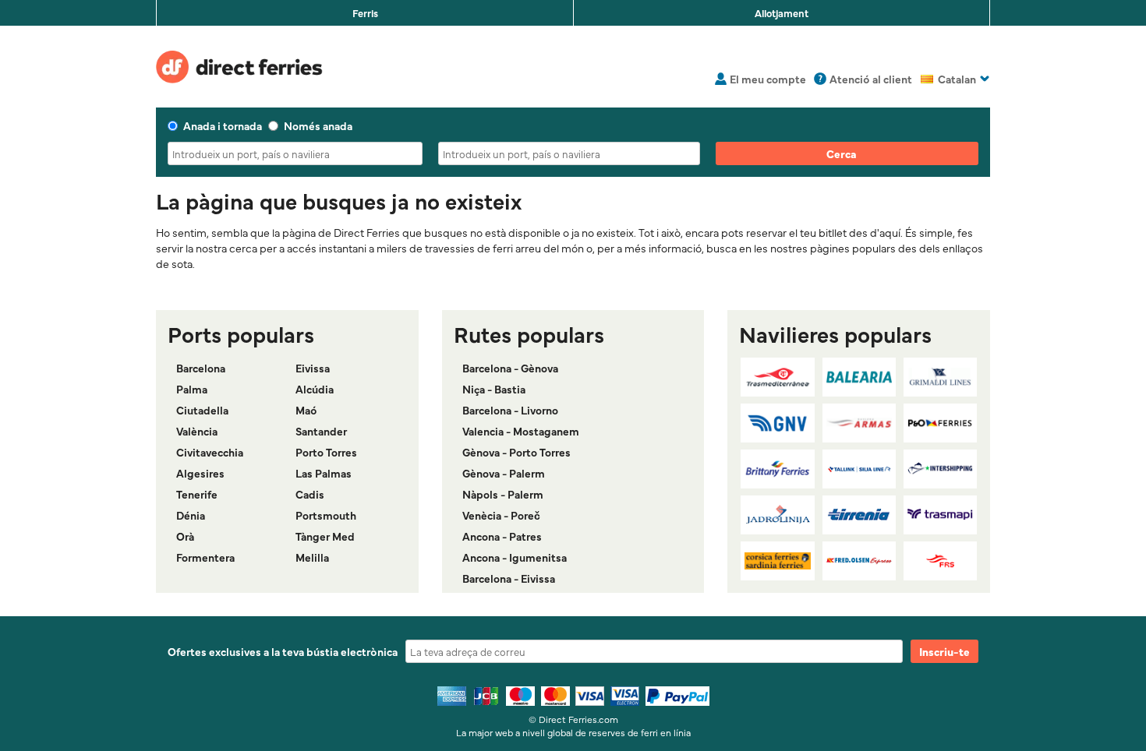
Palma (191, 389)
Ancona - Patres (502, 536)
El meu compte (768, 78)
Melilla (312, 557)
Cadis (309, 494)
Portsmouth (325, 515)
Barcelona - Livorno (510, 410)
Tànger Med (325, 536)
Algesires (200, 473)
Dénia (190, 515)
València (197, 431)
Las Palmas (323, 473)
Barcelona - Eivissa (508, 578)
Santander (321, 431)
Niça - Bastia (493, 389)
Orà (185, 536)
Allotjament (781, 12)
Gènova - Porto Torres (516, 452)
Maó (306, 410)
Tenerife (197, 494)
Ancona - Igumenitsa (514, 557)
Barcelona (200, 368)
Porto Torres (326, 452)
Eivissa (312, 368)
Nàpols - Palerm (502, 494)
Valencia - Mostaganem (520, 431)
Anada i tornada (222, 125)
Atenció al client (870, 78)
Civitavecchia (209, 452)
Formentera (205, 557)
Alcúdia (314, 389)
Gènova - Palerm (503, 473)
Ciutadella (202, 410)
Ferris (365, 12)
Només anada (318, 125)
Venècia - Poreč (501, 515)
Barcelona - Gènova (510, 368)
